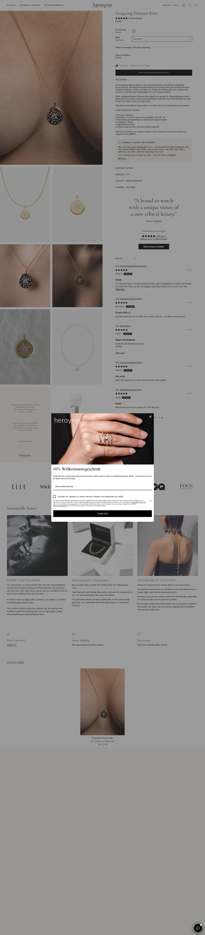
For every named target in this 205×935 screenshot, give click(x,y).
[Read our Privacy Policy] (150, 501)
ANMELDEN (102, 513)
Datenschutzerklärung (60, 505)
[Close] (150, 416)
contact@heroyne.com (138, 502)
